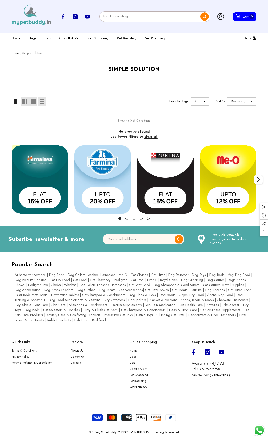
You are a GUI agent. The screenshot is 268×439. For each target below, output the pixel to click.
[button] (244, 16)
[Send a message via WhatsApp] (259, 430)
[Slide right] (258, 179)
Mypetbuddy (108, 432)
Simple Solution (32, 53)
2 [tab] (126, 218)
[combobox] (150, 16)
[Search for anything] (154, 16)
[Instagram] (207, 352)
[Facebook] (193, 352)
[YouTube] (221, 352)
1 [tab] (119, 218)
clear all (151, 136)
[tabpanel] (39, 179)
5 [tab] (148, 218)
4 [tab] (141, 218)
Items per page (178, 101)
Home (15, 53)
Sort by (220, 101)
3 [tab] (134, 218)
